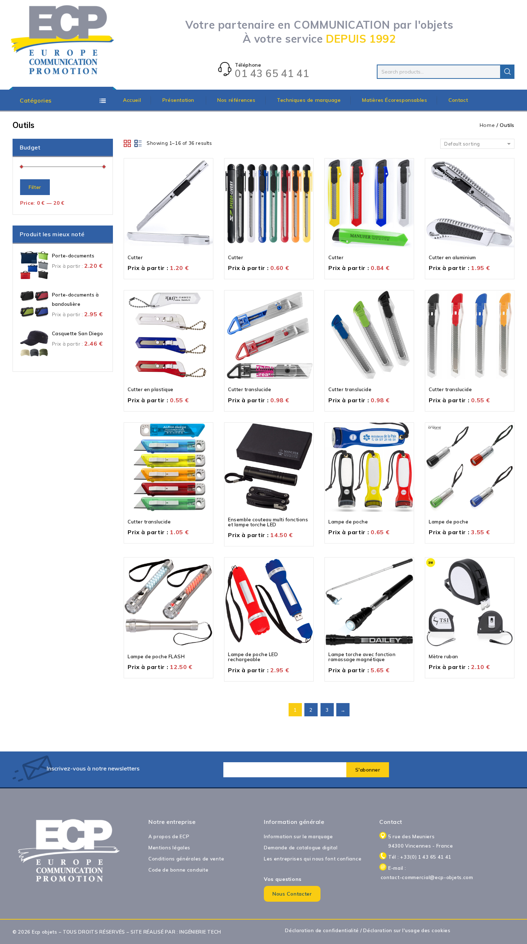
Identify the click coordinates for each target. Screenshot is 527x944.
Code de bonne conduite (178, 870)
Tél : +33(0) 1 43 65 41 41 (419, 857)
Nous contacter (292, 894)
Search (507, 72)
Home (487, 125)
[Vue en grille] (128, 143)
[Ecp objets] (62, 40)
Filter (35, 187)
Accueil (132, 100)
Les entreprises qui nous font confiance (312, 859)
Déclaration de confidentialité (322, 930)
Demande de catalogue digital (301, 847)
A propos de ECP (169, 836)
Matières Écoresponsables (394, 100)
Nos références (236, 100)
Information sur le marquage (298, 836)
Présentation (179, 100)
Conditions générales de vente (186, 859)
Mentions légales (169, 847)
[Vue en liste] (138, 143)
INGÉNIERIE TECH (200, 932)
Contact (458, 100)
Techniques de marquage (309, 100)
